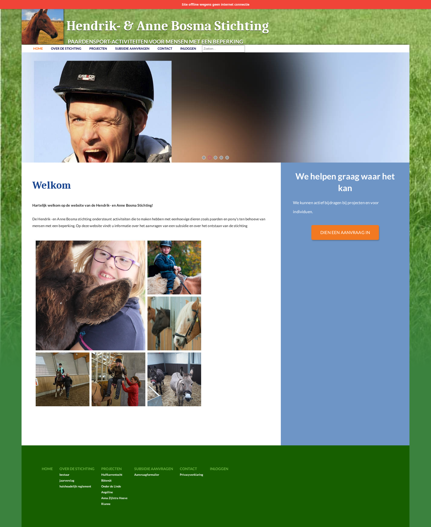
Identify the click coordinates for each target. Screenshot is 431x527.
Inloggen (188, 48)
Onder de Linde (111, 486)
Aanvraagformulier (146, 474)
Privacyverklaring (191, 474)
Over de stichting (66, 48)
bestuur (64, 474)
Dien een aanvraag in (345, 232)
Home (38, 48)
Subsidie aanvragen (132, 48)
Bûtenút (106, 480)
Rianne (105, 504)
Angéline (107, 492)
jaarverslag (66, 480)
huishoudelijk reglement (75, 486)
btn (204, 157)
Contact (165, 48)
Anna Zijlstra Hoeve (114, 498)
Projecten (98, 48)
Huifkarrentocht (111, 474)
